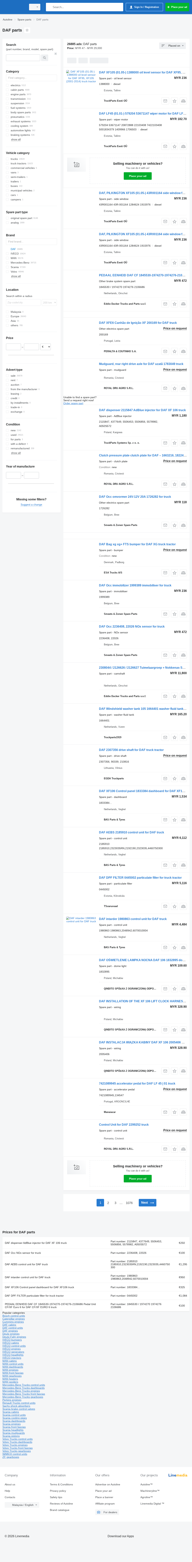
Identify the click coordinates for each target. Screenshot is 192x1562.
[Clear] (55, 53)
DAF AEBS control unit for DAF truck (26, 1264)
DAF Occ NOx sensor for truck (23, 1252)
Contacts (10, 1497)
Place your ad (137, 176)
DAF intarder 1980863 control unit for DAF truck (133, 919)
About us (10, 1484)
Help (7, 1490)
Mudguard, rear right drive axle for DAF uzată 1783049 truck (141, 364)
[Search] (49, 7)
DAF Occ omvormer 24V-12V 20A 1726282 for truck (135, 496)
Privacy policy (58, 1490)
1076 (129, 1203)
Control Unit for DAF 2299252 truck (124, 1124)
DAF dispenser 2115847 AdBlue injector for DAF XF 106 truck (142, 410)
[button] (174, 100)
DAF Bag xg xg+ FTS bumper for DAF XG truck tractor (137, 544)
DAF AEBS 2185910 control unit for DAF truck (131, 832)
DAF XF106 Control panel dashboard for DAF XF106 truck (39, 1287)
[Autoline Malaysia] (14, 7)
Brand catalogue (59, 1509)
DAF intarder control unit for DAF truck (27, 1277)
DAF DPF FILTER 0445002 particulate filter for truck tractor (140, 877)
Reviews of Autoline (61, 1503)
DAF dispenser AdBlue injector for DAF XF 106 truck (36, 1242)
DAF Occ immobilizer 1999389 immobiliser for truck (135, 585)
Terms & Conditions (61, 1484)
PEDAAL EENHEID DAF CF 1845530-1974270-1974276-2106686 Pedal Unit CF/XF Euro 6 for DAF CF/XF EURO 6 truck (50, 1306)
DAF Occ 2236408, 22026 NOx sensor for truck (132, 626)
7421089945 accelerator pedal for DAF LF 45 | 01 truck (137, 1083)
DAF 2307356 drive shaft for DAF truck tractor (131, 750)
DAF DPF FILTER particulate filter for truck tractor (34, 1295)
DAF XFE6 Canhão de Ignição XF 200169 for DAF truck (138, 322)
